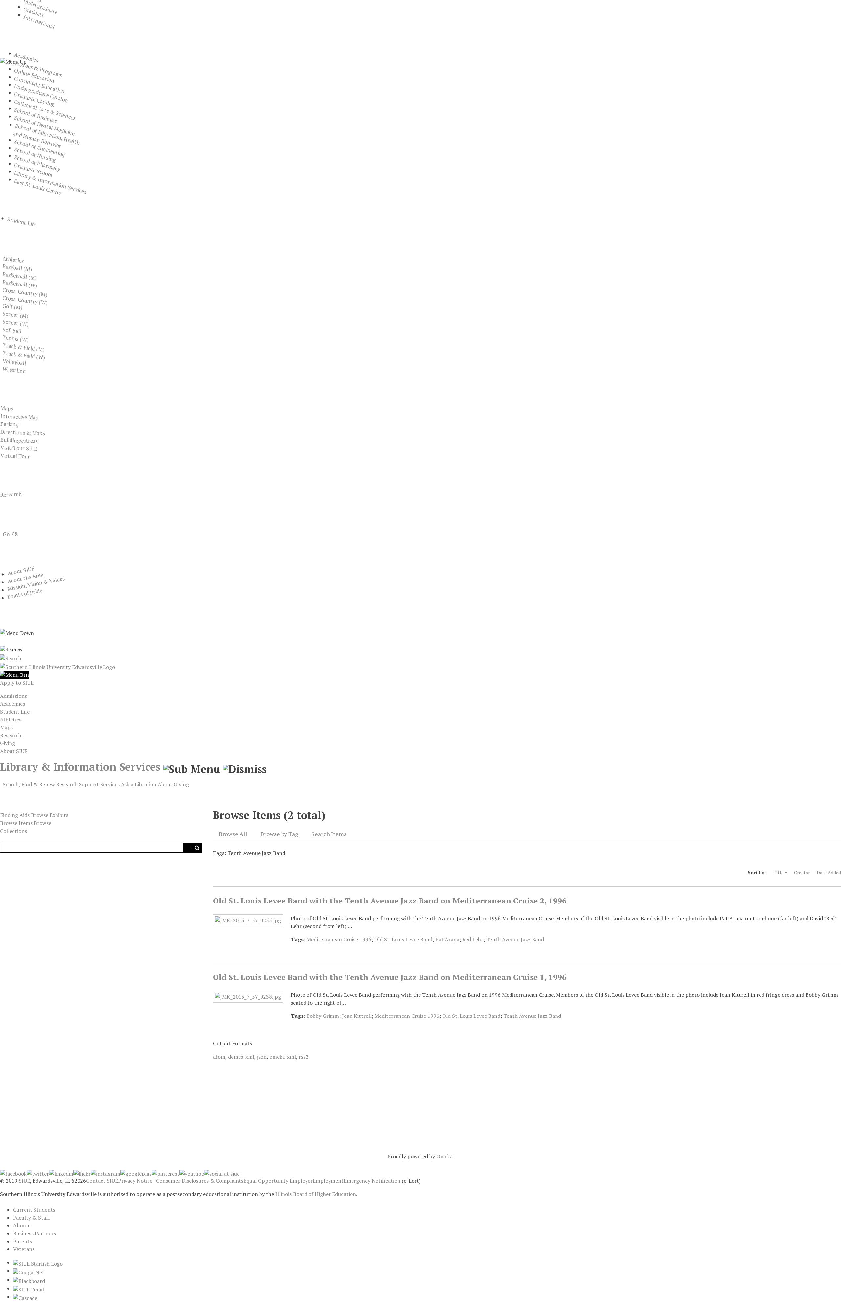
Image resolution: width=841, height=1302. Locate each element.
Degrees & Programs (38, 69)
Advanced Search (188, 848)
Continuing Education (39, 85)
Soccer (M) (15, 315)
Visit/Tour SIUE (18, 448)
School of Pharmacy (37, 163)
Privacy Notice (135, 1180)
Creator (802, 872)
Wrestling (14, 370)
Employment (328, 1180)
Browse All (233, 834)
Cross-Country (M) (25, 292)
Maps (6, 408)
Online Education (34, 75)
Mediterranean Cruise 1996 (339, 939)
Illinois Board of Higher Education (315, 1194)
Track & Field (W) (23, 355)
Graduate (34, 12)
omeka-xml (282, 1056)
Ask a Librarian (138, 784)
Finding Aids (15, 815)
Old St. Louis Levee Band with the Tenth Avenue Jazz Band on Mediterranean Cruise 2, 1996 (390, 900)
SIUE (24, 1180)
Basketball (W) (19, 283)
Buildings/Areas (19, 440)
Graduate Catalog (34, 99)
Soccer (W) (15, 323)
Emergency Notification (372, 1180)
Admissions (13, 695)
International (39, 22)
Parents (22, 1241)
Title (779, 872)
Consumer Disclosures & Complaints (199, 1180)
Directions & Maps (22, 432)
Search (197, 848)
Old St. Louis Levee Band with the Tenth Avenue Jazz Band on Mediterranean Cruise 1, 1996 (390, 977)
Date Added (829, 872)
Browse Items (16, 823)
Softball (12, 330)
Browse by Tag (279, 834)
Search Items (329, 834)
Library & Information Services (50, 182)
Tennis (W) (15, 338)
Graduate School (33, 169)
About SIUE (21, 571)
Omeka (444, 1156)
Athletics (13, 259)
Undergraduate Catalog (41, 93)
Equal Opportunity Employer (278, 1180)
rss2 (303, 1056)
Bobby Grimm (323, 1015)
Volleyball (14, 362)
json (262, 1056)
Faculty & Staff (31, 1217)
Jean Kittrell (357, 1015)
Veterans (23, 1249)
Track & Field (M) (23, 347)
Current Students (34, 1209)
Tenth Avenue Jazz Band (515, 939)
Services (110, 784)
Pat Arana (447, 939)
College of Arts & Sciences (45, 110)
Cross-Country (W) (25, 300)
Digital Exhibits (31, 794)
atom (219, 1056)
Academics (26, 57)
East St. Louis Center (38, 187)
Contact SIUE (102, 1180)
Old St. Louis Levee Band (403, 939)
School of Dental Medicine (44, 125)
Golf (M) (12, 306)
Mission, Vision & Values (36, 584)
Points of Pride (25, 594)
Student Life (22, 222)
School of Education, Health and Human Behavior (46, 136)
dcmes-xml (241, 1056)
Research (11, 494)
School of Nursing (35, 155)
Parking (9, 424)
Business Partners (34, 1233)
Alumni (22, 1225)
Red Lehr (472, 939)
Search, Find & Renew (29, 784)
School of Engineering (39, 148)
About (165, 784)
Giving (10, 533)
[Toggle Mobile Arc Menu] (14, 675)
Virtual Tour (15, 456)
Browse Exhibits (49, 815)
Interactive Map (19, 416)
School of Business (35, 115)
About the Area (25, 577)
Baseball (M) (17, 268)
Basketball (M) (19, 276)
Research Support (77, 784)
